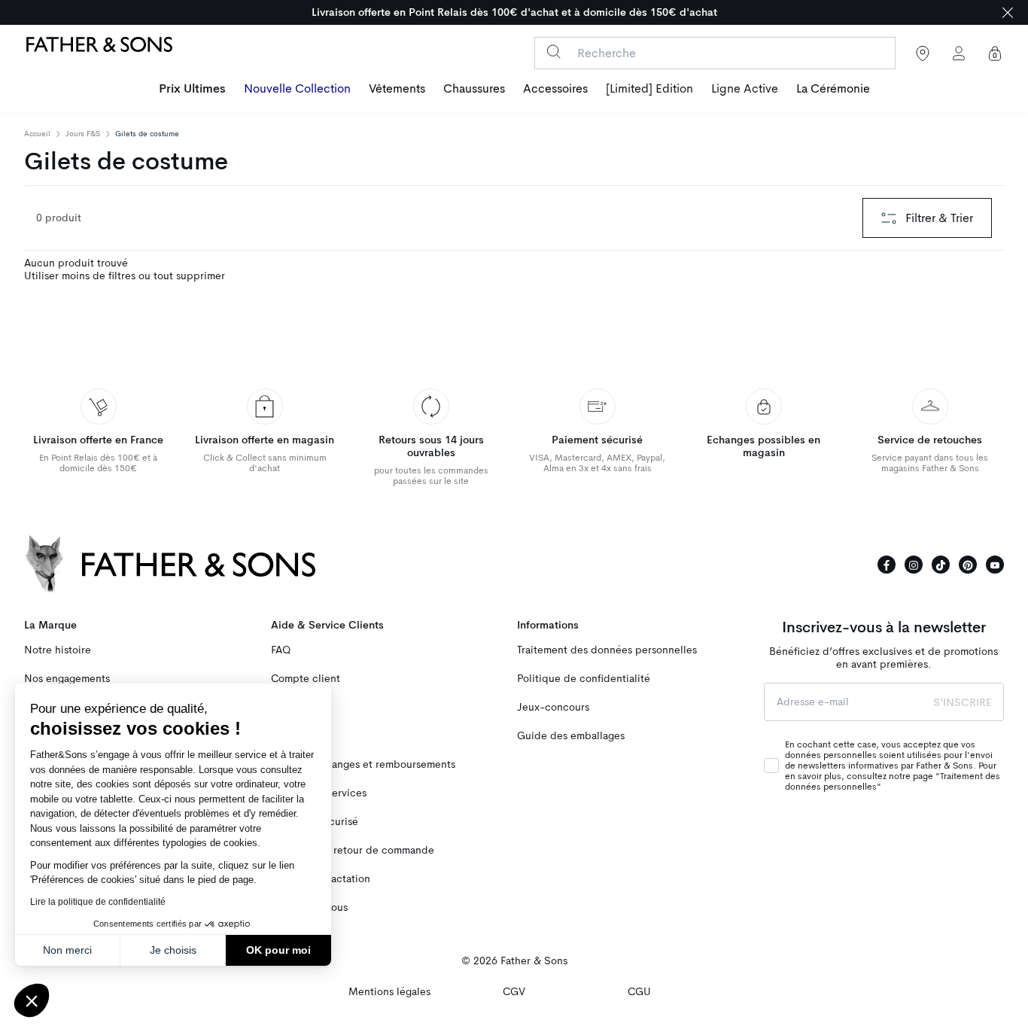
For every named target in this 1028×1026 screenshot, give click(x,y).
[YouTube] (995, 565)
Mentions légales (389, 991)
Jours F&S (82, 134)
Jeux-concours (553, 707)
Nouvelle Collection (297, 88)
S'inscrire (962, 702)
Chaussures (474, 88)
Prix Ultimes (192, 88)
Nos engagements (67, 678)
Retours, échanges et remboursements (363, 764)
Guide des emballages (571, 735)
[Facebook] (886, 565)
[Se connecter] (959, 53)
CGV (514, 991)
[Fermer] (1007, 12)
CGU (639, 991)
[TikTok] (941, 565)
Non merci (67, 950)
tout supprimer (189, 275)
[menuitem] (192, 90)
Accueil (37, 134)
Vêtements (397, 88)
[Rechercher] (553, 51)
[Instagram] (914, 565)
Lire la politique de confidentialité (98, 902)
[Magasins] (923, 53)
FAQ (280, 650)
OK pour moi (278, 950)
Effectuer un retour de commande (352, 850)
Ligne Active (744, 88)
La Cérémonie (833, 88)
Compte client (305, 678)
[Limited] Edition (649, 88)
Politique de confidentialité (583, 678)
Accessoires (555, 88)
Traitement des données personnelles (607, 650)
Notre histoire (57, 650)
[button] (32, 1000)
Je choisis (173, 950)
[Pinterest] (968, 565)
